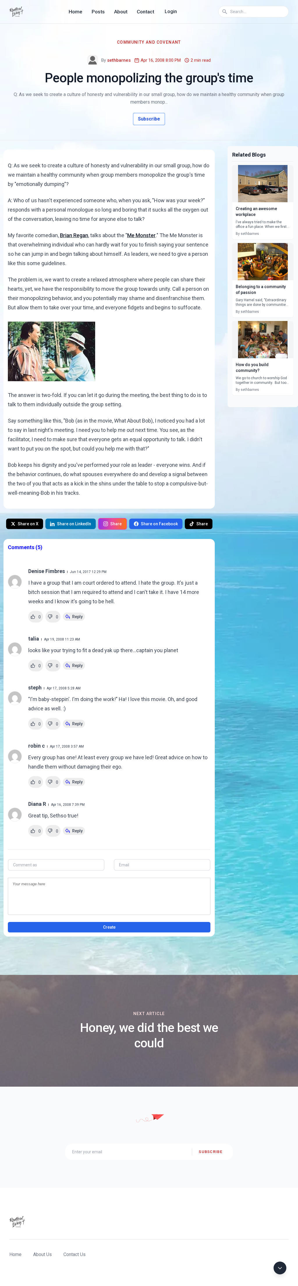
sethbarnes (119, 60)
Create (109, 927)
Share (116, 524)
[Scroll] (280, 1268)
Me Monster (141, 235)
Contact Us (74, 1254)
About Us (42, 1254)
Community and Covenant (149, 42)
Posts (98, 12)
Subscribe (149, 119)
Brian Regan (74, 235)
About (120, 12)
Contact (145, 12)
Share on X (28, 524)
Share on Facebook (159, 524)
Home (75, 12)
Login (171, 11)
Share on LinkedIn (74, 524)
